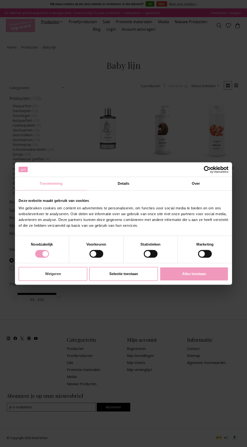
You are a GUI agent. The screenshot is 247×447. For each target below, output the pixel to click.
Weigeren (53, 274)
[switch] (96, 254)
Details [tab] (124, 183)
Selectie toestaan (123, 274)
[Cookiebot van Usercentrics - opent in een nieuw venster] (207, 169)
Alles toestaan (194, 274)
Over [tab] (196, 183)
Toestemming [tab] (51, 183)
